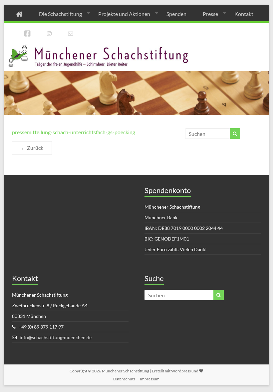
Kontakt (243, 14)
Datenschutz (124, 378)
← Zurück (32, 148)
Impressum (149, 378)
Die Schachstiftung (60, 14)
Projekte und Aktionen (124, 14)
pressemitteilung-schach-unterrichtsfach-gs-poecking (73, 132)
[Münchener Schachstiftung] (136, 47)
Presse (210, 14)
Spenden (176, 14)
